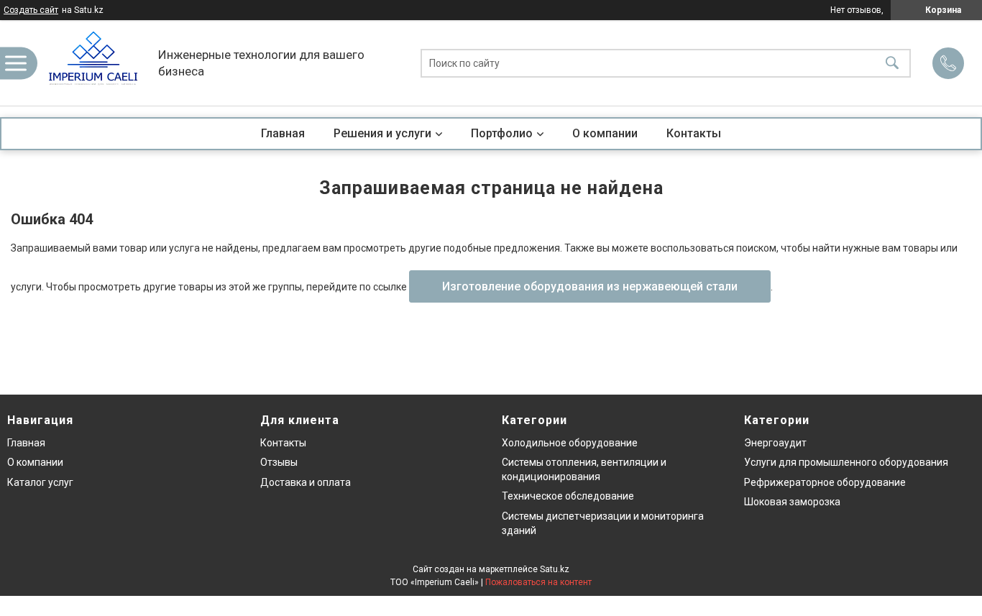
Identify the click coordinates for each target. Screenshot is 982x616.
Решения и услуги (382, 133)
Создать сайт (31, 10)
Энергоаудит (775, 443)
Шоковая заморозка (792, 501)
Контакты (693, 133)
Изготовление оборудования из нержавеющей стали (590, 286)
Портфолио (502, 133)
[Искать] (892, 63)
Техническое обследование (568, 496)
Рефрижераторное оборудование (825, 482)
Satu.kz (554, 569)
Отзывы (279, 462)
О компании (605, 133)
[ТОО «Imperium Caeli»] (93, 62)
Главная (283, 133)
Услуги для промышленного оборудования (846, 462)
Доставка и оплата (305, 482)
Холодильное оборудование (570, 443)
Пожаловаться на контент (538, 582)
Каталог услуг (40, 482)
